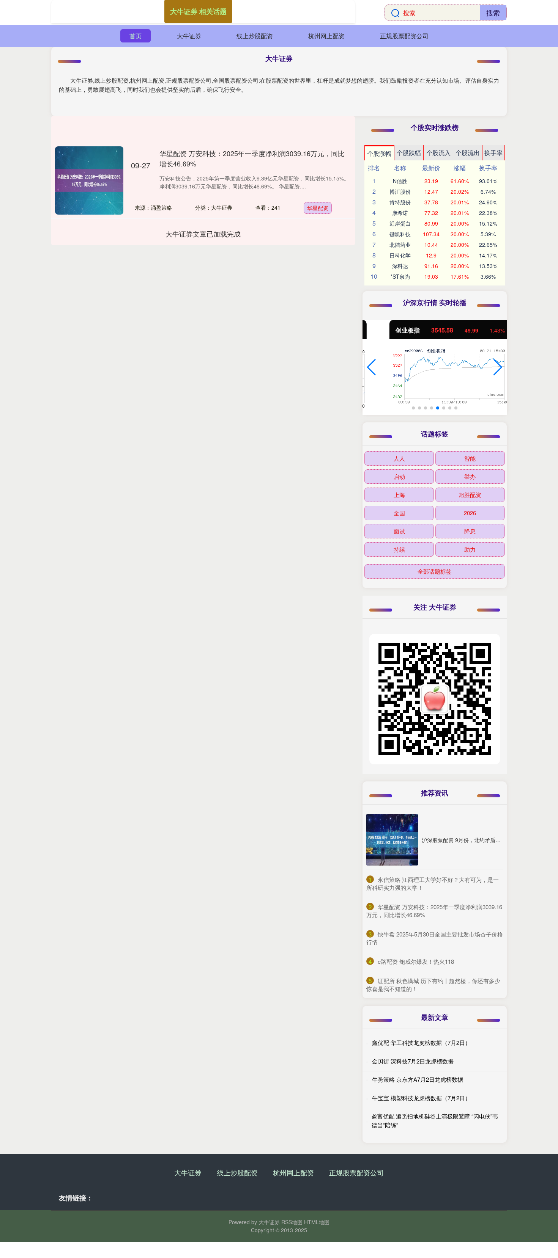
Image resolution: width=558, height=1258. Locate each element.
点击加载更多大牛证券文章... (203, 233)
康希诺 (400, 212)
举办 (470, 476)
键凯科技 (400, 234)
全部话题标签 (435, 571)
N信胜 (400, 181)
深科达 (400, 266)
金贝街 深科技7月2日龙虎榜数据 (413, 1061)
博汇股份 (400, 191)
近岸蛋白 (400, 223)
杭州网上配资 (326, 35)
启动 (399, 476)
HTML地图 (316, 1222)
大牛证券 (189, 35)
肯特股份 (400, 202)
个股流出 (468, 152)
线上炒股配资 (254, 35)
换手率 (493, 152)
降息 (470, 531)
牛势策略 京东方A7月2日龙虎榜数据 (417, 1079)
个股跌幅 (409, 152)
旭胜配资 (470, 495)
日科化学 (400, 255)
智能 (470, 458)
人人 (399, 458)
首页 (135, 35)
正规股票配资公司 (404, 35)
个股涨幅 (379, 153)
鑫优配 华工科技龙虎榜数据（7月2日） (421, 1042)
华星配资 (317, 208)
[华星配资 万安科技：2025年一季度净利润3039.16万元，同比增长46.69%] (89, 180)
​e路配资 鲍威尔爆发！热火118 (416, 961)
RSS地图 (292, 1222)
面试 (399, 531)
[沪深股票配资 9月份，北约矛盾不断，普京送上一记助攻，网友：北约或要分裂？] (392, 840)
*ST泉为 (400, 276)
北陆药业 (400, 244)
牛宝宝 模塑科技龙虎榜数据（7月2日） (421, 1098)
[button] (371, 367)
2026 (470, 513)
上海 (399, 495)
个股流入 (438, 152)
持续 (399, 549)
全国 (399, 513)
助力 (470, 549)
